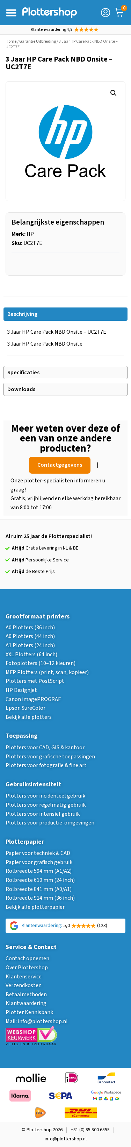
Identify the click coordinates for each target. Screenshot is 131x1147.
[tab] (65, 314)
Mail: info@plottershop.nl (37, 1021)
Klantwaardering (26, 1003)
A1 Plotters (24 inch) (30, 645)
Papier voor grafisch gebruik (39, 862)
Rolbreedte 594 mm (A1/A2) (39, 871)
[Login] (105, 12)
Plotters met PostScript (35, 681)
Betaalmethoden (26, 994)
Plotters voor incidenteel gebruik (45, 796)
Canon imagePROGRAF (33, 699)
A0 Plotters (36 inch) (30, 627)
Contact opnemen (27, 958)
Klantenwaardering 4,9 (51, 30)
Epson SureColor (25, 708)
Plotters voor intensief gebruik (43, 814)
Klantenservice (24, 976)
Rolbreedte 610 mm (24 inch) (40, 880)
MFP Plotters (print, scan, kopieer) (47, 672)
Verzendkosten (24, 985)
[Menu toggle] (11, 12)
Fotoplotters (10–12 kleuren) (40, 663)
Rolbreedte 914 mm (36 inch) (40, 898)
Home (11, 41)
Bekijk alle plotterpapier (35, 907)
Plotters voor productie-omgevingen (50, 823)
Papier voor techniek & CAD (38, 853)
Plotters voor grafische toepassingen (50, 756)
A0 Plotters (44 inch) (30, 636)
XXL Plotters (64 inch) (31, 654)
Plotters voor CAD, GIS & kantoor (45, 747)
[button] (113, 93)
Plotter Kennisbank (29, 1012)
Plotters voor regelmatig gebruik (46, 805)
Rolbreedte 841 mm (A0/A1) (39, 889)
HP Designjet (21, 690)
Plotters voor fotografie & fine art (46, 765)
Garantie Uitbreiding (37, 41)
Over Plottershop (27, 967)
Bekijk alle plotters (29, 717)
